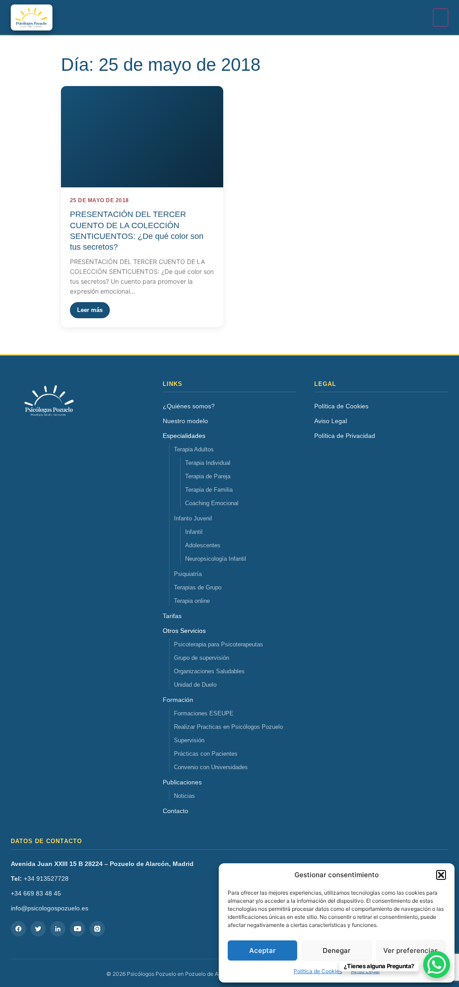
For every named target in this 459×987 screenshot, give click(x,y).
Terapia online (192, 600)
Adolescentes (203, 545)
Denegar (337, 950)
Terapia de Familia (209, 489)
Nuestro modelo (185, 420)
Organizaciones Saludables (209, 671)
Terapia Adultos (194, 449)
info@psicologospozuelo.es (49, 908)
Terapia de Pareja (207, 476)
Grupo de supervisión (201, 657)
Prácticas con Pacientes (206, 753)
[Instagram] (97, 928)
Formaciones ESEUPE (204, 713)
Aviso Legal (330, 420)
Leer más (90, 310)
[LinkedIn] (57, 928)
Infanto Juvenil (193, 518)
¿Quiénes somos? (189, 406)
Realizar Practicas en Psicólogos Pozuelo (228, 726)
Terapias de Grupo (197, 587)
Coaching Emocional (211, 503)
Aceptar (262, 950)
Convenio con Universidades (211, 767)
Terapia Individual (207, 462)
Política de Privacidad (344, 435)
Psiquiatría (188, 574)
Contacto (175, 810)
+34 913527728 (40, 878)
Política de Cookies (318, 971)
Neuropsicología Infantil (215, 558)
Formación (178, 699)
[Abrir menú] (440, 17)
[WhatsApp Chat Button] (436, 964)
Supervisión (189, 740)
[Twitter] (38, 928)
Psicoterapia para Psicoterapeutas (218, 644)
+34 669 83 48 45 (36, 893)
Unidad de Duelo (195, 684)
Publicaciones (182, 782)
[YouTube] (77, 928)
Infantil (194, 531)
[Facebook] (18, 928)
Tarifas (172, 615)
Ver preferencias (410, 950)
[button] (441, 874)
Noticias (184, 795)
